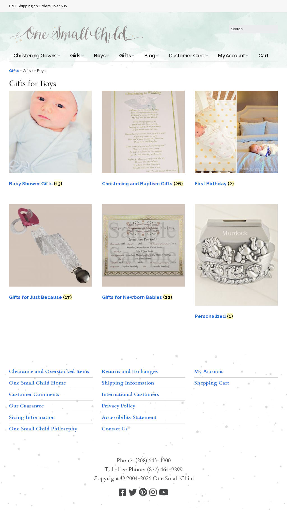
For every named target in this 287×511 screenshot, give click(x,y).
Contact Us (115, 428)
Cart (263, 55)
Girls (75, 55)
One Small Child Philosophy (43, 428)
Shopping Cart (211, 382)
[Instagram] (153, 492)
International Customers (130, 394)
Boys (99, 55)
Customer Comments (34, 394)
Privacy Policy (118, 405)
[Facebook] (122, 492)
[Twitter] (132, 492)
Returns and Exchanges (130, 371)
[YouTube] (163, 492)
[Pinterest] (143, 492)
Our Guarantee (26, 405)
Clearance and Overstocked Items (49, 371)
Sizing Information (32, 417)
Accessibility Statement (129, 417)
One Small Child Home (37, 382)
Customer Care (187, 55)
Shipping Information (128, 382)
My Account (231, 55)
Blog (149, 55)
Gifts (125, 55)
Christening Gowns (35, 55)
